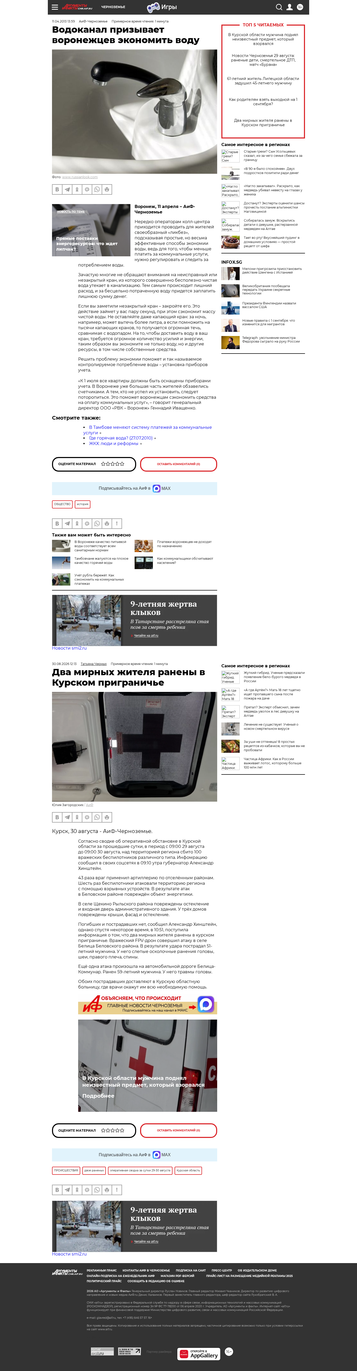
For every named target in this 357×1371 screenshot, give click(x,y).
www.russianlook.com (80, 177)
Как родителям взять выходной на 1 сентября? (263, 101)
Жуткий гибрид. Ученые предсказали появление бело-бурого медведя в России (274, 677)
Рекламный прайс (102, 1270)
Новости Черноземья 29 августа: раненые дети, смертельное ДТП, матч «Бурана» (263, 60)
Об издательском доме (257, 1270)
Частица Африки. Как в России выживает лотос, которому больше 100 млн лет (272, 763)
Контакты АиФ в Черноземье (146, 1270)
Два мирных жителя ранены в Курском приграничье (263, 122)
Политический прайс (104, 1281)
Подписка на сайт (191, 1270)
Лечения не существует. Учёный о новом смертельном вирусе (271, 726)
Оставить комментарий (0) (178, 464)
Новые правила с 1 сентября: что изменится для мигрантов (268, 322)
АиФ (89, 805)
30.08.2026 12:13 (64, 664)
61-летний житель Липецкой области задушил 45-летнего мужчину (263, 81)
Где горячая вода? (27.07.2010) (121, 438)
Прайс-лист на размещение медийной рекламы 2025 (249, 1276)
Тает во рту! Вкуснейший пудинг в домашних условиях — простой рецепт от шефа (272, 242)
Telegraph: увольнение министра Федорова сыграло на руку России (271, 339)
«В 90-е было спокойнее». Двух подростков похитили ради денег (271, 171)
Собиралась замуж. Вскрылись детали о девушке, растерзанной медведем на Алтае (271, 224)
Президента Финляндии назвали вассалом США (269, 305)
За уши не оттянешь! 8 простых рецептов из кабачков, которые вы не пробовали (274, 746)
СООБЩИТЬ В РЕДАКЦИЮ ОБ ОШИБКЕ (156, 1281)
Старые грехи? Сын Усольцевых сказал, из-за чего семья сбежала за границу (273, 155)
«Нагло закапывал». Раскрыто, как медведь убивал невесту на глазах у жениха (273, 190)
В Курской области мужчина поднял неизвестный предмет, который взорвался (263, 39)
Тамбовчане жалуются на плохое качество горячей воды (101, 561)
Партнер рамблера (159, 1351)
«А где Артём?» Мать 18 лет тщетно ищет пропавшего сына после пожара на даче (272, 694)
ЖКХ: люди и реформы (114, 443)
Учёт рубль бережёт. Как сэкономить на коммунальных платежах (99, 579)
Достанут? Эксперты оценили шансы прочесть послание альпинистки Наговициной (274, 207)
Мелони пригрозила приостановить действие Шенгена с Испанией (272, 270)
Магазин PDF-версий (177, 1276)
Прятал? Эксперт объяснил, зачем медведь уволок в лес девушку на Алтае (272, 711)
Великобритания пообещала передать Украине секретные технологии (266, 289)
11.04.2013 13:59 (63, 21)
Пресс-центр (222, 1270)
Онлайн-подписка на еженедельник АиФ (121, 1276)
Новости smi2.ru (69, 648)
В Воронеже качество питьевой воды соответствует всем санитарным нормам (100, 546)
